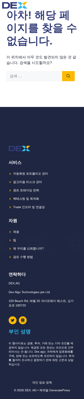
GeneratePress (59, 390)
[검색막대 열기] (71, 5)
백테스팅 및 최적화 (26, 198)
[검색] (68, 76)
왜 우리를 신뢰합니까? (28, 248)
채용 (16, 231)
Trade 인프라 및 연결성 (29, 207)
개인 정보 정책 (42, 382)
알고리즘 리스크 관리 (27, 182)
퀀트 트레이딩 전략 (26, 190)
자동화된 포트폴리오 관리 (30, 173)
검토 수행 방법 (23, 257)
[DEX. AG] (14, 5)
